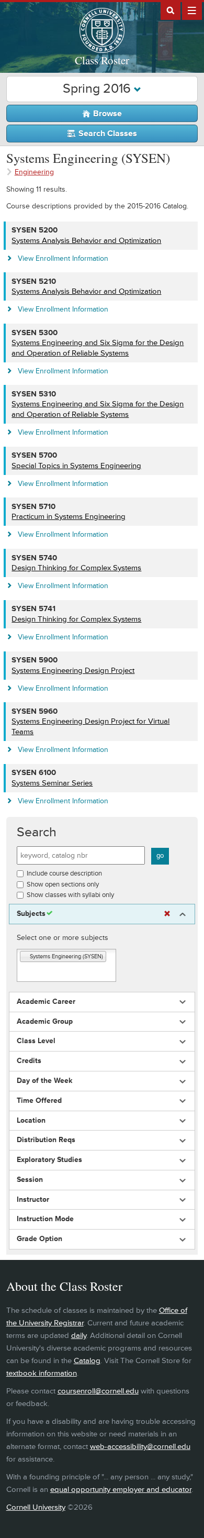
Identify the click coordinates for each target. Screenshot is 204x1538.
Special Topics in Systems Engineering (76, 466)
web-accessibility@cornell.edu (140, 1447)
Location (31, 1120)
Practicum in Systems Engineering (69, 517)
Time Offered (39, 1101)
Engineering (34, 172)
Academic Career (46, 1002)
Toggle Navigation (192, 10)
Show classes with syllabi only (70, 895)
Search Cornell (170, 10)
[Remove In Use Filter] (167, 914)
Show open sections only (63, 884)
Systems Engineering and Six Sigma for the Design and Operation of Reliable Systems (98, 348)
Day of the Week (44, 1081)
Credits (29, 1061)
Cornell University (35, 1507)
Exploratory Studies (49, 1160)
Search (36, 832)
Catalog (87, 1361)
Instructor (33, 1200)
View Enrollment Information (63, 258)
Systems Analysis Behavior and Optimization (86, 241)
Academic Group (45, 1021)
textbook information (41, 1373)
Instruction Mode (45, 1219)
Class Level (36, 1041)
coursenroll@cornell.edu (98, 1391)
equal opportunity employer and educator (120, 1490)
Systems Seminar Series (52, 783)
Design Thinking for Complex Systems (76, 568)
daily (78, 1336)
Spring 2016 (98, 89)
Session (30, 1180)
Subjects (31, 914)
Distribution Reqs (46, 1140)
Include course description (64, 873)
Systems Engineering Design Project (73, 671)
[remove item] (25, 957)
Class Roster (102, 60)
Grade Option (39, 1239)
